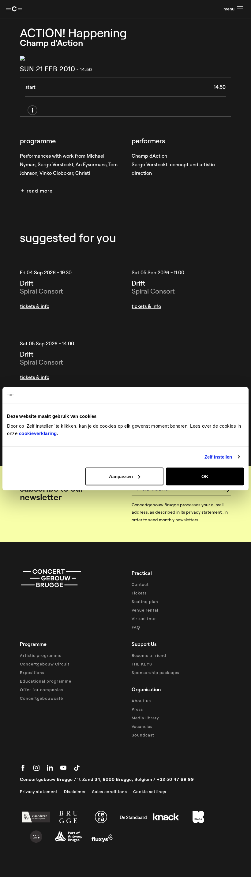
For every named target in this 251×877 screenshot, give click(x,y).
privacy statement (204, 512)
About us (141, 700)
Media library (145, 717)
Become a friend (149, 655)
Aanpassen (121, 476)
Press (137, 709)
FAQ (136, 627)
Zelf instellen (218, 456)
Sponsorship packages (155, 672)
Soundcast (143, 735)
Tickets (139, 592)
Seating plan (145, 601)
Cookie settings (149, 791)
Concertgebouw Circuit (44, 663)
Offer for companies (41, 689)
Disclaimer (75, 791)
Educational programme (45, 681)
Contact (140, 584)
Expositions (32, 672)
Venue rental (145, 610)
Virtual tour (144, 618)
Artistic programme (41, 655)
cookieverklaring (38, 433)
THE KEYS (142, 663)
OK (204, 476)
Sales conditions (109, 791)
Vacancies (142, 726)
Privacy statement (39, 791)
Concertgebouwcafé (41, 698)
